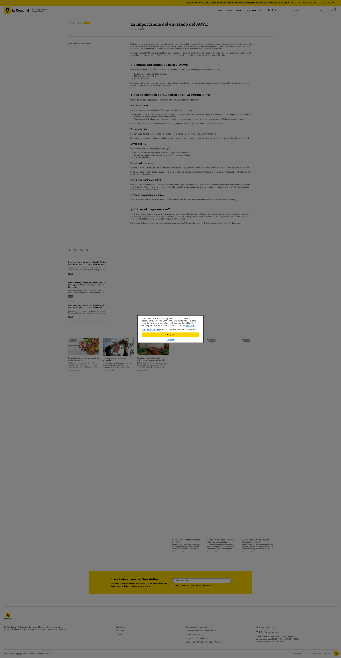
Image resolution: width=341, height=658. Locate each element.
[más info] (190, 325)
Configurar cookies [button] (150, 329)
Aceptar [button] (170, 335)
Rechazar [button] (170, 340)
